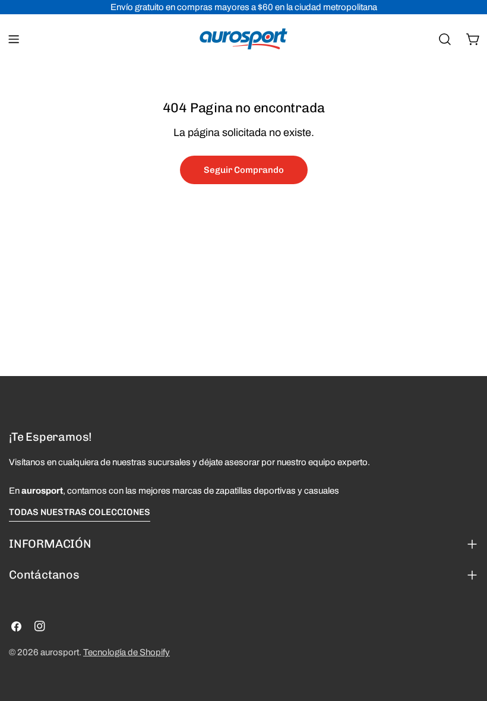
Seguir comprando (244, 170)
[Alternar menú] (14, 39)
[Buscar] (445, 39)
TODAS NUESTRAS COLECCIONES (79, 512)
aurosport (59, 652)
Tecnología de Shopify (126, 652)
